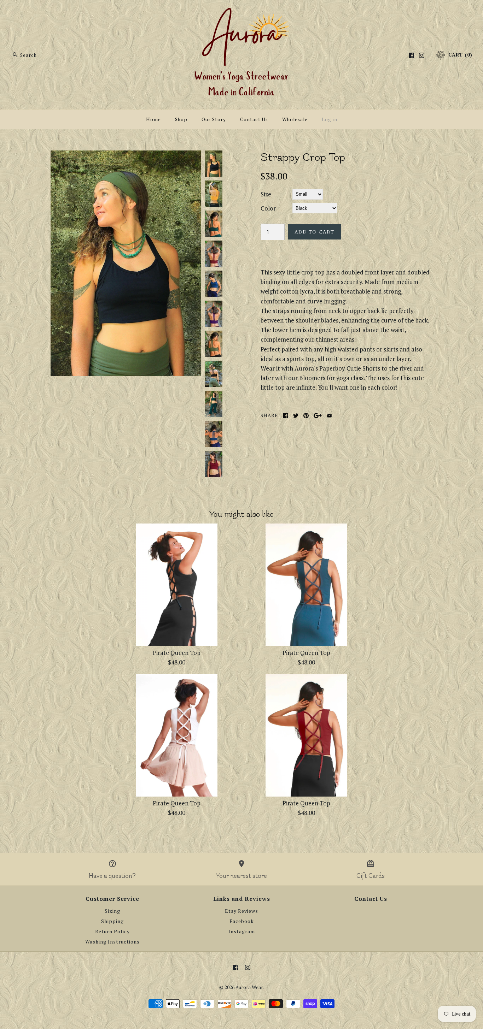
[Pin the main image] (306, 415)
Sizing (112, 911)
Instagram (241, 931)
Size (266, 194)
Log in (329, 119)
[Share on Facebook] (285, 415)
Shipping (112, 921)
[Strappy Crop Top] (126, 155)
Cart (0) (459, 55)
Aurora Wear (249, 987)
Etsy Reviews (241, 911)
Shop (181, 119)
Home (153, 119)
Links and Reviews (241, 898)
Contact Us (254, 119)
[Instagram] (421, 55)
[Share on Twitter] (295, 415)
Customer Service (112, 898)
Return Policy (112, 931)
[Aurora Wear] (241, 12)
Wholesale (295, 119)
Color (268, 208)
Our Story (214, 119)
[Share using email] (329, 415)
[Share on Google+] (318, 415)
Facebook (241, 921)
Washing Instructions (112, 941)
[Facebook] (411, 55)
